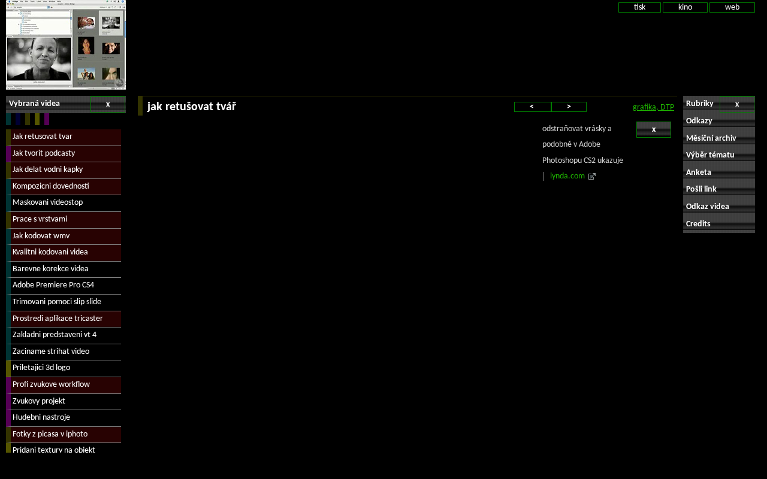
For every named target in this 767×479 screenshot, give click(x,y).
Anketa (698, 172)
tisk (639, 7)
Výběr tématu (710, 155)
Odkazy (699, 121)
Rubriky (712, 104)
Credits (698, 224)
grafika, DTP (653, 107)
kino (685, 7)
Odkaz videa (707, 206)
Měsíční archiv (711, 138)
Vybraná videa (59, 104)
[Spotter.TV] (66, 45)
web (732, 7)
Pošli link (701, 189)
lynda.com (567, 176)
